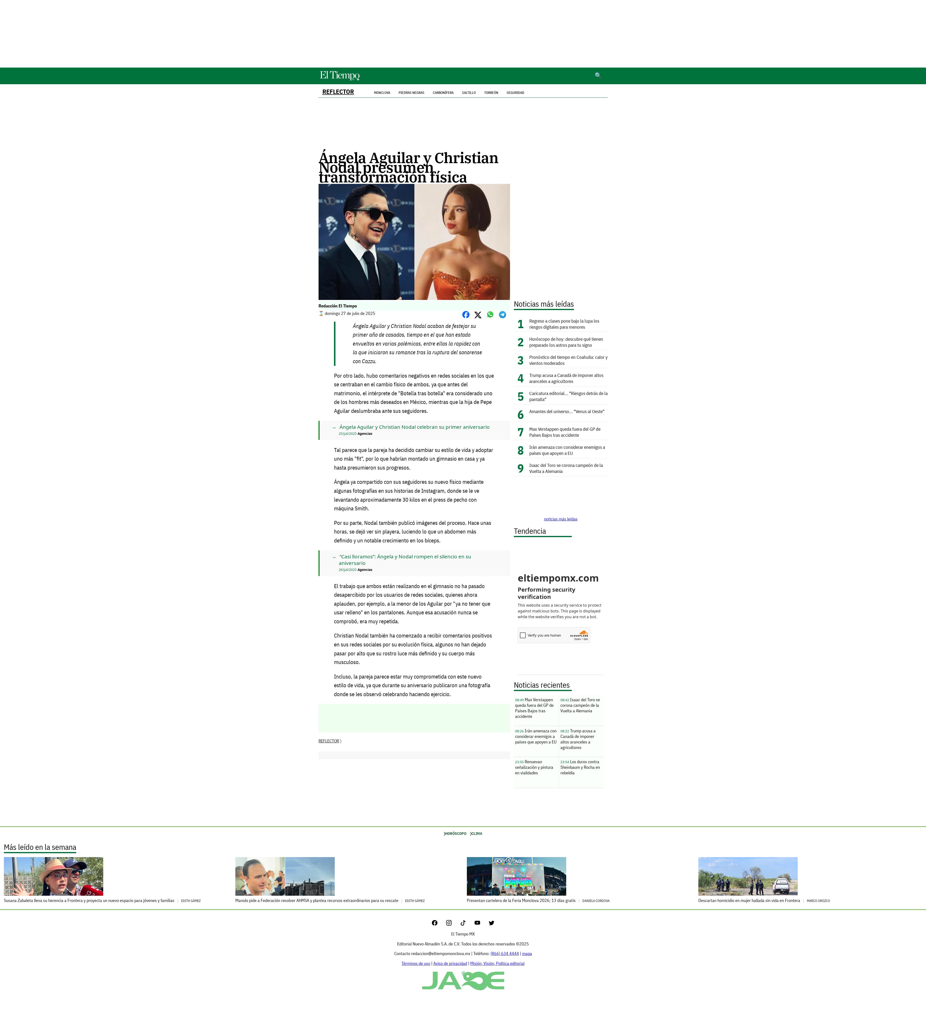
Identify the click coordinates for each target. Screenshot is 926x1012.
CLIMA (476, 833)
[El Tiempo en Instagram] (452, 924)
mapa (527, 953)
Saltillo (469, 92)
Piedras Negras (411, 92)
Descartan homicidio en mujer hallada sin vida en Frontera (764, 900)
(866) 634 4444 (504, 953)
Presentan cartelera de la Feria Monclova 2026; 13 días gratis (538, 900)
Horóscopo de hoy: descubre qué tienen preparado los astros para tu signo (566, 342)
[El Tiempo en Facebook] (438, 924)
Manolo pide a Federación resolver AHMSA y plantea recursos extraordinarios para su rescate (330, 900)
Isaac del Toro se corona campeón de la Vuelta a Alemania (580, 705)
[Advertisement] (463, 34)
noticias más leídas (561, 519)
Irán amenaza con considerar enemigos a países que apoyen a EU (567, 450)
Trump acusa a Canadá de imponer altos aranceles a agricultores (566, 378)
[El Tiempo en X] (491, 924)
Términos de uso (416, 963)
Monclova (382, 92)
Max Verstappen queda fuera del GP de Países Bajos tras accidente (564, 432)
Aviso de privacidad (450, 963)
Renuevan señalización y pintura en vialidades (534, 767)
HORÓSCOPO (455, 833)
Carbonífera (443, 92)
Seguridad (515, 92)
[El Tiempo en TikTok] (467, 924)
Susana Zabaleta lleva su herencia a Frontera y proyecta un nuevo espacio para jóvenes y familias (102, 900)
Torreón (491, 92)
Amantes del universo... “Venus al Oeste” (567, 411)
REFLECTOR (338, 92)
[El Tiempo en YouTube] (481, 924)
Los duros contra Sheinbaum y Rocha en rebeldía (580, 767)
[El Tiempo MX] (340, 79)
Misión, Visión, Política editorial (497, 963)
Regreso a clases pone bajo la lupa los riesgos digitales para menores (564, 324)
